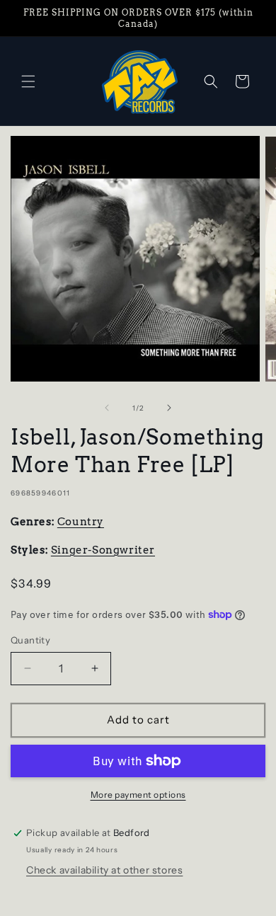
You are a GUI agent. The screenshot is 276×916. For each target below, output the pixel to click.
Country (80, 521)
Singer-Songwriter (103, 550)
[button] (28, 81)
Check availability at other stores (104, 870)
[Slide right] (169, 407)
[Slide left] (106, 407)
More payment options (138, 794)
